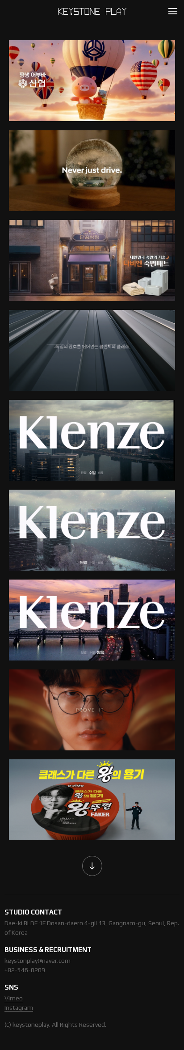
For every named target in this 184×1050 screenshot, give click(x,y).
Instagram (18, 1007)
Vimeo (13, 998)
